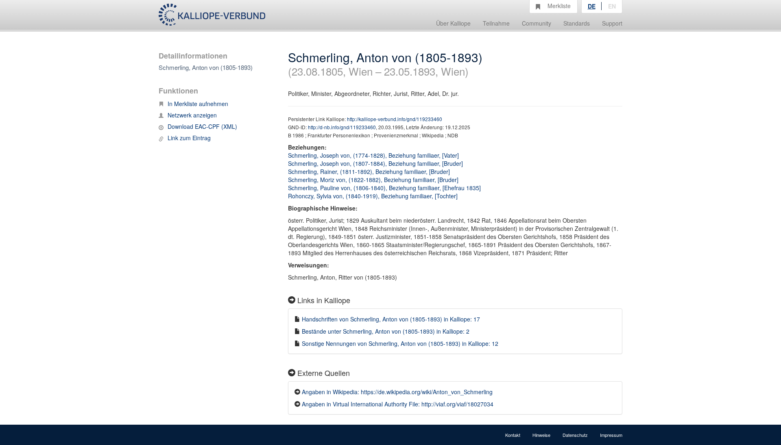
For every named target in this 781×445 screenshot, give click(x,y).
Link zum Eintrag (189, 138)
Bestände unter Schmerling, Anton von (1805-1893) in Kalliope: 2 (385, 331)
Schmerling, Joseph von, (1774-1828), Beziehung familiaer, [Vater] (373, 155)
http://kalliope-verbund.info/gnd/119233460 (394, 118)
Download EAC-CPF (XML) (202, 126)
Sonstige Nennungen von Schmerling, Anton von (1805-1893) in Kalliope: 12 (400, 343)
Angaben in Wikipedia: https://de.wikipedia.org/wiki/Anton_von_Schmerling (397, 392)
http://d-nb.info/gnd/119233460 (342, 127)
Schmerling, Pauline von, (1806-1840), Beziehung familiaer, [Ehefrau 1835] (384, 188)
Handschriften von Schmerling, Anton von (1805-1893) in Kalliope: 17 (391, 319)
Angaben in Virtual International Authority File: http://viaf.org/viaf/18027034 (397, 404)
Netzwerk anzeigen (192, 115)
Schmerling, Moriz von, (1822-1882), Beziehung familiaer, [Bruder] (373, 180)
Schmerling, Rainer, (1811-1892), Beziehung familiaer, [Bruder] (369, 171)
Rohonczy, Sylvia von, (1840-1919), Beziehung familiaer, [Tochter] (373, 196)
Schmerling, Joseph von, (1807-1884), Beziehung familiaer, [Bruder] (375, 163)
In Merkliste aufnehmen (198, 104)
